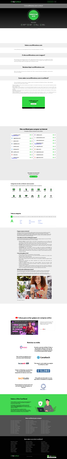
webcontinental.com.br (40, 140)
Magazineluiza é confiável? (14, 441)
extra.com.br (15, 154)
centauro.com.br (16, 157)
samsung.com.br (16, 149)
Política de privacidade (29, 456)
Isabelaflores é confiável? (29, 447)
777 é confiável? (43, 441)
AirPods (21, 223)
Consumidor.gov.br (34, 245)
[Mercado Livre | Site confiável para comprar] (15, 135)
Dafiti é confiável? (13, 447)
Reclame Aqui (29, 245)
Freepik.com (22, 300)
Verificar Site (33, 15)
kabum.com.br (38, 149)
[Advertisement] (33, 35)
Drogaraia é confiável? (44, 442)
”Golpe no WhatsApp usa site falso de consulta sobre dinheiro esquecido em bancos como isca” (23, 371)
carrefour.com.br (16, 146)
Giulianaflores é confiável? (44, 449)
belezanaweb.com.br (39, 143)
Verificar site (33, 176)
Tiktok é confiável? (28, 448)
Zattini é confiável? (13, 450)
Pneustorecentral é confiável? (45, 447)
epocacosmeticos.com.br (40, 137)
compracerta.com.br (39, 154)
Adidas (30, 220)
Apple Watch (39, 220)
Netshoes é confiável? (13, 449)
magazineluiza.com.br (17, 138)
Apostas (21, 220)
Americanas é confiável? (14, 448)
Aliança (30, 223)
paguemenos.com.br (39, 157)
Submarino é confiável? (29, 441)
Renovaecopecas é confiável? (45, 448)
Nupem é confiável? (28, 450)
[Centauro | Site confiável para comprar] (14, 158)
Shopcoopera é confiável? (29, 442)
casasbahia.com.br (16, 143)
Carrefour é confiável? (14, 442)
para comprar (38, 418)
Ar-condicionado (40, 223)
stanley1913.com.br (39, 146)
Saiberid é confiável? (28, 449)
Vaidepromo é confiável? (44, 450)
